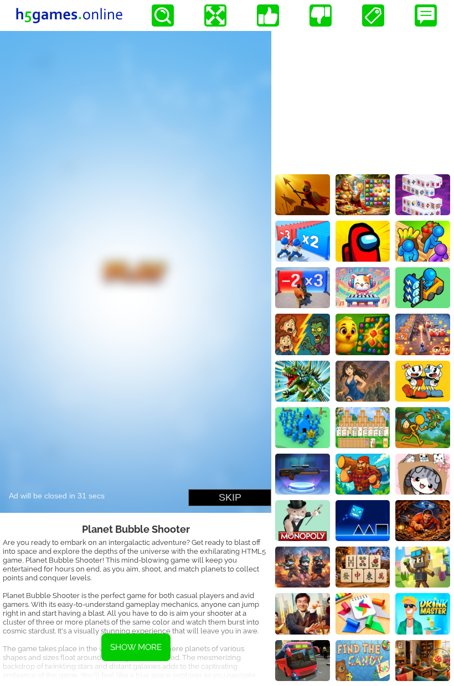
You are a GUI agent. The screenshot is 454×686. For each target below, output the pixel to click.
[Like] (268, 15)
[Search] (163, 15)
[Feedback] (426, 15)
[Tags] (373, 15)
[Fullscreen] (215, 15)
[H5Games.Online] (69, 15)
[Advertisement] (362, 100)
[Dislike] (320, 15)
